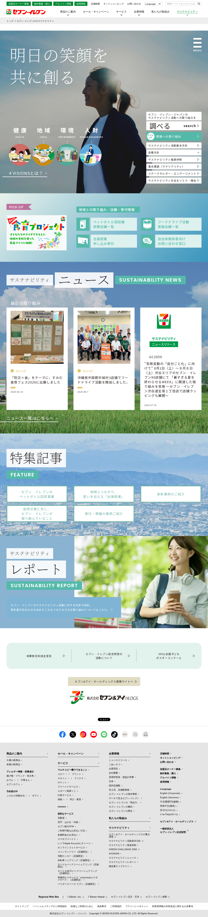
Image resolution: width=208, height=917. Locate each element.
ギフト (35, 795)
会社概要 (113, 773)
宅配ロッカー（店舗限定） (71, 856)
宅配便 (61, 818)
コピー (61, 774)
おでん (9, 780)
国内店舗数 (114, 785)
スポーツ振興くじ (67, 791)
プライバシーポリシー (136, 906)
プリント (76, 774)
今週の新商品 (13, 760)
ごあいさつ (114, 764)
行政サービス (64, 795)
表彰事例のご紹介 (171, 494)
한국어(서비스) (167, 810)
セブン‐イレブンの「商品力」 (124, 802)
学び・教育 (75, 799)
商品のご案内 (68, 11)
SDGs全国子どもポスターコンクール (169, 656)
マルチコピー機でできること (72, 769)
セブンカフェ (13, 784)
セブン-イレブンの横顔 (120, 806)
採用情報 (80, 3)
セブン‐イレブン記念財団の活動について (104, 656)
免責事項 (101, 906)
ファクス (78, 778)
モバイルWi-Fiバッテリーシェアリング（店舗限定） (77, 872)
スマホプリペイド (67, 839)
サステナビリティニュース (122, 857)
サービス (121, 11)
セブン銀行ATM (66, 826)
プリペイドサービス (68, 786)
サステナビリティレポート (122, 862)
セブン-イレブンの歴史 (120, 811)
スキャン (62, 778)
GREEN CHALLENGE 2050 (123, 849)
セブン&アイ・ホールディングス (177, 821)
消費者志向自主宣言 (39, 656)
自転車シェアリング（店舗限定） (75, 860)
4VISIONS (114, 853)
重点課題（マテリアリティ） (166, 166)
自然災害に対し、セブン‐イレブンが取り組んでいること (37, 513)
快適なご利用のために (82, 906)
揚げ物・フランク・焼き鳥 (20, 775)
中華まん (25, 780)
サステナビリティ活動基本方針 (168, 145)
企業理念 (113, 768)
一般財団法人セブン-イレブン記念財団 (173, 830)
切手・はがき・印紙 (68, 822)
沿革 (111, 781)
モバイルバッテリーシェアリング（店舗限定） (78, 865)
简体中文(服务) (167, 806)
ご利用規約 (116, 906)
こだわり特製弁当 (15, 795)
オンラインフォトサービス (71, 847)
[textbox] (181, 4)
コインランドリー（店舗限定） (74, 851)
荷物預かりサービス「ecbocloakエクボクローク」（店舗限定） (78, 878)
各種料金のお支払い (68, 835)
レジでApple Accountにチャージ (74, 843)
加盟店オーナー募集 (18, 3)
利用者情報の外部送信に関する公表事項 (172, 906)
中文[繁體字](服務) (169, 801)
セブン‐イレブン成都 (156, 896)
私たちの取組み (160, 11)
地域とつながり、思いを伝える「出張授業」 (104, 494)
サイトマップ (22, 906)
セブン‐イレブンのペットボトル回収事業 (37, 494)
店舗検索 (95, 3)
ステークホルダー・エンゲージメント (172, 173)
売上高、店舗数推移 (119, 789)
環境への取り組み (164, 136)
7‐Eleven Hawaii (96, 896)
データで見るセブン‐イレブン (124, 798)
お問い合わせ (134, 3)
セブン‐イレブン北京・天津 (125, 896)
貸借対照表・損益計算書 (121, 777)
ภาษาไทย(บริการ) (169, 814)
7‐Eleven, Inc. (74, 896)
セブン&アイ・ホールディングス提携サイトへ (104, 681)
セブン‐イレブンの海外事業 (123, 794)
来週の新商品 (13, 764)
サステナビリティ (187, 11)
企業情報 (139, 11)
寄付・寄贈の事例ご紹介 (104, 513)
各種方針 (154, 152)
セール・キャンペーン (96, 11)
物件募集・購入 (42, 3)
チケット (62, 782)
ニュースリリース (118, 760)
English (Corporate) (170, 793)
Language (150, 4)
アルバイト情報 (63, 3)
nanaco (62, 806)
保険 (60, 799)
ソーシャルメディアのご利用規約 (49, 906)
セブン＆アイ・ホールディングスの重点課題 (129, 835)
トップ (9, 21)
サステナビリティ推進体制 (165, 159)
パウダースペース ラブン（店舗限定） (77, 884)
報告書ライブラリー (119, 866)
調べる (173, 125)
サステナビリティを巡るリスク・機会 (172, 180)
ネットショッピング (113, 3)
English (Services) (169, 797)
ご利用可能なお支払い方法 (71, 830)
